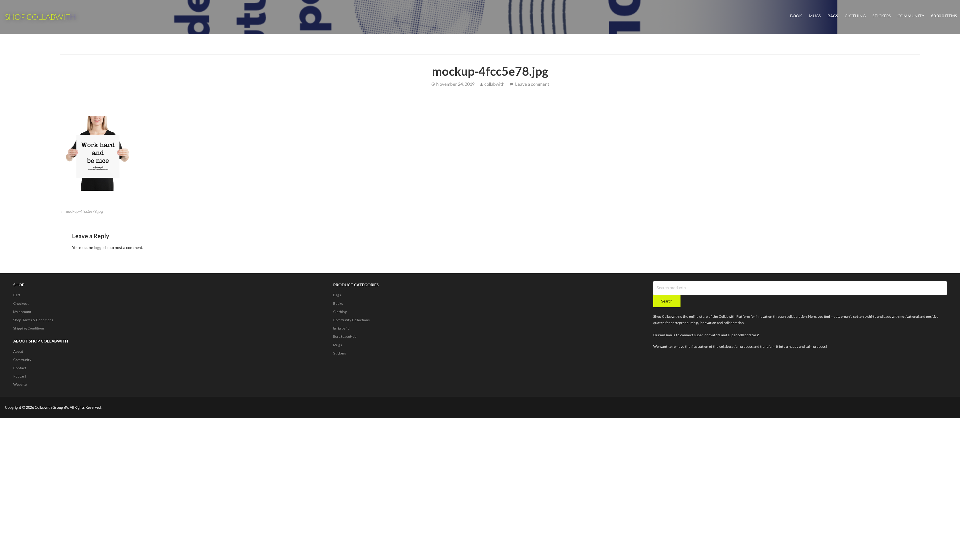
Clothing (855, 15)
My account (22, 312)
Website (20, 384)
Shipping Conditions (29, 328)
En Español (341, 328)
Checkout (21, 303)
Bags (833, 15)
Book (796, 15)
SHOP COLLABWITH (40, 17)
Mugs (815, 15)
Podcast (19, 376)
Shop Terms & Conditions (33, 320)
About (18, 351)
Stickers (881, 15)
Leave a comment (532, 84)
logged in (102, 247)
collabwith (494, 84)
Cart (16, 295)
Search (666, 301)
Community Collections (351, 320)
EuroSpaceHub (344, 336)
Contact (19, 368)
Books (338, 303)
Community (911, 15)
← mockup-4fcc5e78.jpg (81, 211)
